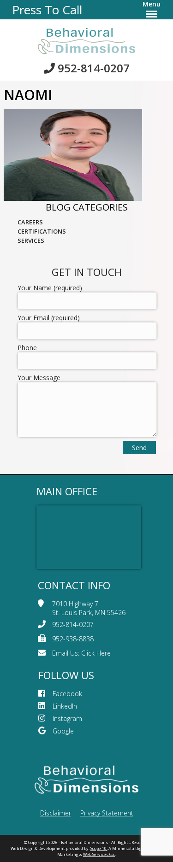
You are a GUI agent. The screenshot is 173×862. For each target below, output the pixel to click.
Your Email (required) (49, 317)
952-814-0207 (92, 68)
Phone (27, 347)
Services (31, 240)
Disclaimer (55, 813)
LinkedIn (65, 706)
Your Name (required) (50, 287)
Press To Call (47, 9)
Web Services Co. (99, 854)
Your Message (39, 377)
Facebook (67, 693)
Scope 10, (98, 848)
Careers (30, 222)
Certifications (42, 231)
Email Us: (81, 653)
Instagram (67, 718)
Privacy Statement (106, 813)
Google (63, 731)
